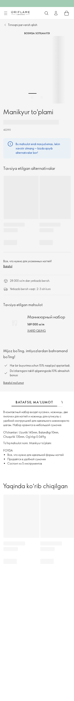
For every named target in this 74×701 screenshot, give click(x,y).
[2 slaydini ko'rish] (42, 97)
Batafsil (7, 266)
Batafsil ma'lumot (13, 383)
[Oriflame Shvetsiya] (20, 13)
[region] (37, 70)
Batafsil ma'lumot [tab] (34, 402)
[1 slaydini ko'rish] (32, 97)
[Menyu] (5, 13)
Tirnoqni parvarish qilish (22, 25)
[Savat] (66, 13)
